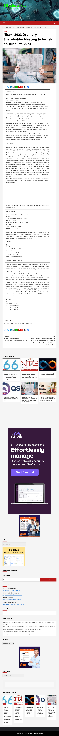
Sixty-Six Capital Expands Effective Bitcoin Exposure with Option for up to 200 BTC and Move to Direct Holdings (10, 376)
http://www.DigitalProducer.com (12, 590)
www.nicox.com (10, 120)
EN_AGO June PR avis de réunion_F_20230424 (19, 323)
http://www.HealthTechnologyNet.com (14, 604)
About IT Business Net (8, 613)
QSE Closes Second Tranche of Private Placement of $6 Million (11, 398)
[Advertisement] (29, 13)
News (5, 31)
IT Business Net (14, 5)
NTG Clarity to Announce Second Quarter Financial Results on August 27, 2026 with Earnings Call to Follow (29, 375)
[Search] (55, 23)
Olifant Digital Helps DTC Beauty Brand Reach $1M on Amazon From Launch (48, 398)
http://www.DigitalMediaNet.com (12, 595)
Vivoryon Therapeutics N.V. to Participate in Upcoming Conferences (15, 338)
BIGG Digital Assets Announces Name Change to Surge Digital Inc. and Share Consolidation (29, 399)
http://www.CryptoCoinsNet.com (12, 599)
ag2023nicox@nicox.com (41, 129)
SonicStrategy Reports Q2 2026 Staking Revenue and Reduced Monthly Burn (47, 374)
